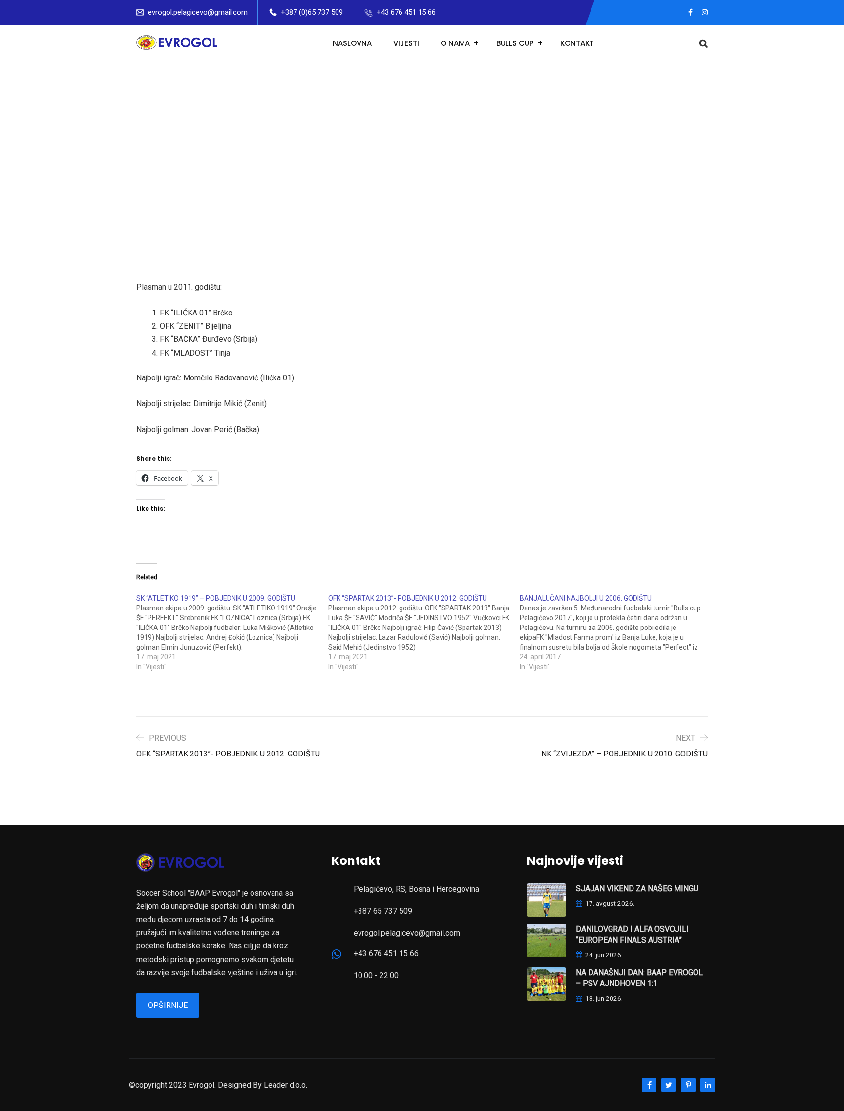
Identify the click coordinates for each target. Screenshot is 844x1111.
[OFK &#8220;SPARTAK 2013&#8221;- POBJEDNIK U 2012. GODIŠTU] (424, 632)
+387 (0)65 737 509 (312, 12)
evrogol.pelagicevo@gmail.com (198, 12)
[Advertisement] (422, 135)
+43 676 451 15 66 (406, 12)
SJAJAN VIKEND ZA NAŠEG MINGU (637, 888)
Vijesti (406, 43)
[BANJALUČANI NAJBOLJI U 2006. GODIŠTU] (616, 632)
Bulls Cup (515, 43)
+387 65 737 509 (383, 911)
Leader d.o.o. (285, 1085)
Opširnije (168, 1005)
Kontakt (577, 43)
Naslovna (352, 43)
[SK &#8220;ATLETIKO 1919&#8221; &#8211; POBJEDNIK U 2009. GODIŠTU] (232, 632)
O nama (455, 43)
